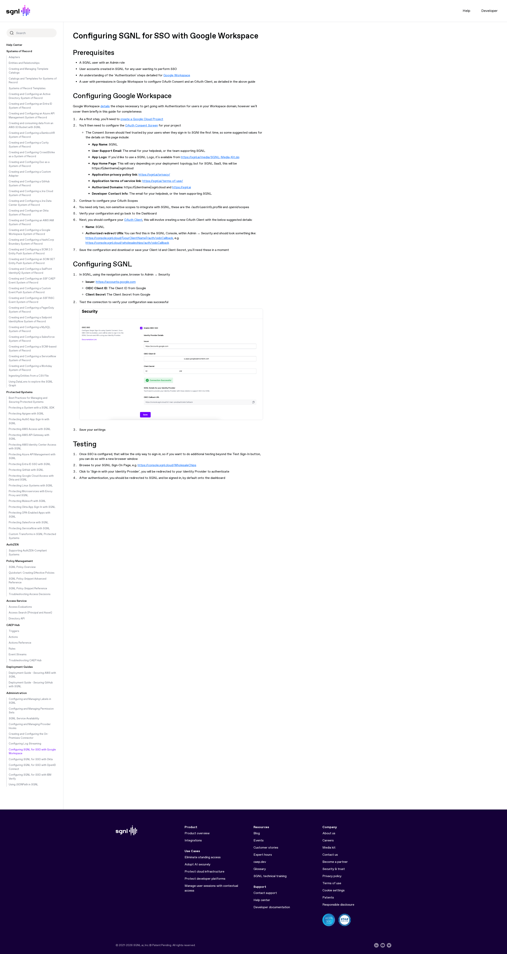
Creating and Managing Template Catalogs (28, 71)
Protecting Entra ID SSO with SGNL (30, 464)
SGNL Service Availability (24, 718)
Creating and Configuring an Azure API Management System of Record (31, 115)
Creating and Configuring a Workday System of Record (30, 368)
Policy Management (19, 561)
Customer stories (266, 848)
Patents (328, 898)
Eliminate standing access (203, 857)
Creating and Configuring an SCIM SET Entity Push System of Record (32, 261)
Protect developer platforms (205, 879)
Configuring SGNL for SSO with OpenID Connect (32, 767)
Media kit (328, 848)
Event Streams (18, 654)
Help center (262, 900)
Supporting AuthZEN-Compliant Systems (28, 552)
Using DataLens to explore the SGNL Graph (31, 384)
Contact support (265, 893)
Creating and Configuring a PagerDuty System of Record (31, 310)
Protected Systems (19, 392)
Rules (12, 649)
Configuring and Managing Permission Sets (31, 711)
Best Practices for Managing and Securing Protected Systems (28, 400)
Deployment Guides (19, 667)
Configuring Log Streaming (25, 743)
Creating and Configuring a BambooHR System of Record (32, 135)
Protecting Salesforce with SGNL (29, 522)
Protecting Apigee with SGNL (26, 413)
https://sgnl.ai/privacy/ (154, 175)
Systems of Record (19, 51)
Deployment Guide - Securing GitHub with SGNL (31, 684)
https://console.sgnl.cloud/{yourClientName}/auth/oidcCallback (129, 238)
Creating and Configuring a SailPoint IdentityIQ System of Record (30, 271)
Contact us (330, 855)
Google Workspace (176, 75)
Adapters (14, 57)
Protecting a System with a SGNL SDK (31, 408)
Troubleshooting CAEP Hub (25, 660)
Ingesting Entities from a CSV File (29, 376)
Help (466, 11)
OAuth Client (133, 220)
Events (259, 840)
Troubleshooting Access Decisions (30, 594)
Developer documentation (272, 907)
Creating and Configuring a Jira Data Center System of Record (30, 203)
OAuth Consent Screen (141, 125)
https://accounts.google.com (116, 282)
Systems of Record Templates (27, 88)
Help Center (14, 45)
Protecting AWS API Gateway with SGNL (29, 437)
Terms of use (331, 883)
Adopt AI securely (197, 864)
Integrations (193, 840)
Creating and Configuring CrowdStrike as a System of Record (32, 154)
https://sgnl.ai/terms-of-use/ (162, 181)
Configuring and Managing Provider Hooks (30, 726)
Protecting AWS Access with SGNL (30, 429)
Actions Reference (20, 643)
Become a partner (335, 862)
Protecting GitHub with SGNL (26, 470)
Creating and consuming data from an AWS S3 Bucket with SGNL (31, 125)
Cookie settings (333, 890)
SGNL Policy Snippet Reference (28, 588)
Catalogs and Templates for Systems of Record (33, 80)
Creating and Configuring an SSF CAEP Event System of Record (32, 280)
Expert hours (263, 855)
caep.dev (260, 862)
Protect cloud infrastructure (204, 872)
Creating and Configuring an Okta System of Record (29, 212)
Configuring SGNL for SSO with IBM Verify (30, 777)
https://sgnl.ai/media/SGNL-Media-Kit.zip (210, 157)
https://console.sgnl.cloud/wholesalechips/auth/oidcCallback (127, 243)
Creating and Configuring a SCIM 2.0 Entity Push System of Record (30, 251)
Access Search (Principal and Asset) (30, 612)
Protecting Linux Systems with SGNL (31, 485)
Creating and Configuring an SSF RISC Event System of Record (31, 300)
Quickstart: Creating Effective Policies (31, 573)
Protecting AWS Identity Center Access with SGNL (32, 447)
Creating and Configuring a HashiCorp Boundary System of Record (31, 242)
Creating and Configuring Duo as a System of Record (29, 164)
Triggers (14, 631)
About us (328, 833)
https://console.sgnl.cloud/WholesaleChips (167, 465)
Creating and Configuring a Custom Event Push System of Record (30, 290)
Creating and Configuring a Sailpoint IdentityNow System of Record (30, 319)
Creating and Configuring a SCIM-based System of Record (32, 348)
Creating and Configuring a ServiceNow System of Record (32, 358)
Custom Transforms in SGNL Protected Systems (32, 536)
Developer (489, 11)
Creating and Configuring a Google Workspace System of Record (29, 232)
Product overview (197, 833)
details (105, 106)
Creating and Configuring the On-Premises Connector (28, 736)
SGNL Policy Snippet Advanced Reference (27, 581)
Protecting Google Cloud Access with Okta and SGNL (31, 478)
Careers (328, 840)
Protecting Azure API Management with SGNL (32, 456)
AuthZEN (12, 544)
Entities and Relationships (24, 63)
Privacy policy (331, 876)
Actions (13, 637)
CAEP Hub (13, 625)
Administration (16, 693)
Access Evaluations (20, 607)
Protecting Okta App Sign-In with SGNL (32, 507)
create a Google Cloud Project (141, 119)
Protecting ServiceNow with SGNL (29, 528)
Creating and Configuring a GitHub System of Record (29, 183)
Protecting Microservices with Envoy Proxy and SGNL (30, 493)
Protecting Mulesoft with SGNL (27, 501)
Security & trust (333, 869)
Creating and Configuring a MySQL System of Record (30, 329)
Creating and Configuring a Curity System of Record (29, 144)
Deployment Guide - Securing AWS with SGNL (32, 675)
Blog (257, 833)
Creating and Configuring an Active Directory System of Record (30, 96)
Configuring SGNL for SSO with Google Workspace (32, 751)
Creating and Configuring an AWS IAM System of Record (31, 222)
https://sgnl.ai (181, 187)
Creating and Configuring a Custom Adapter (30, 174)
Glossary (260, 869)
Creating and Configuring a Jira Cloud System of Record (31, 193)
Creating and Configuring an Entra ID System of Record (30, 106)
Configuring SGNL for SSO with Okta (31, 759)
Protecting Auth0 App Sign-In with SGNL (29, 421)
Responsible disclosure (338, 905)
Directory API (17, 618)
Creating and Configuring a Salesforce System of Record (32, 339)
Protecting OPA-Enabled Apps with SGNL (29, 515)
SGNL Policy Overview (22, 567)
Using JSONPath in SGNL (23, 784)
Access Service (16, 601)
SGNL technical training (270, 876)
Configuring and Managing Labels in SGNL (30, 701)
